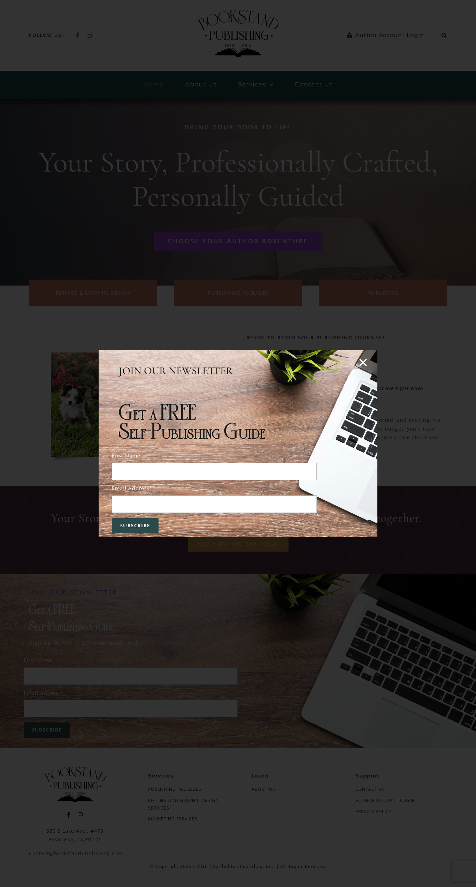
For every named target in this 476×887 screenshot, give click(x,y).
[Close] (363, 362)
